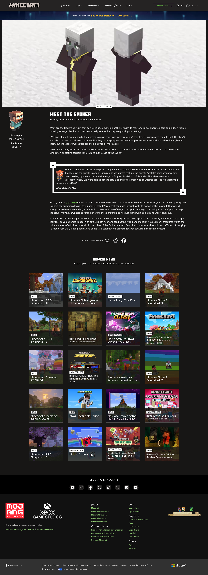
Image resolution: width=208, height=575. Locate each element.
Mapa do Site (134, 530)
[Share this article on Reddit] (115, 240)
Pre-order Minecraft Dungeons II (112, 15)
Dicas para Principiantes (138, 519)
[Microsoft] (178, 565)
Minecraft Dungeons (99, 515)
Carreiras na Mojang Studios (102, 533)
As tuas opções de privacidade (75, 569)
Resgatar (132, 548)
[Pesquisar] (180, 5)
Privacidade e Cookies (50, 565)
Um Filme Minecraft (99, 540)
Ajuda (131, 523)
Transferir (133, 533)
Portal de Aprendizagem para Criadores (107, 530)
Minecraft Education (99, 521)
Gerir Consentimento (45, 529)
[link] (72, 487)
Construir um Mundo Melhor (102, 536)
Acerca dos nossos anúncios (141, 565)
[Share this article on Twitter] (107, 240)
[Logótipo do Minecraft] (24, 5)
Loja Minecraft (134, 511)
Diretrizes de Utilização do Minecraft (20, 529)
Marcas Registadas (119, 565)
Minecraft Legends (98, 518)
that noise (71, 202)
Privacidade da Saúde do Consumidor (76, 565)
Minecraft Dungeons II (100, 511)
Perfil (131, 545)
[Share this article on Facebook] (123, 240)
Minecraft (95, 508)
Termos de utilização (102, 565)
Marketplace (134, 508)
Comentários (134, 526)
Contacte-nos (134, 536)
